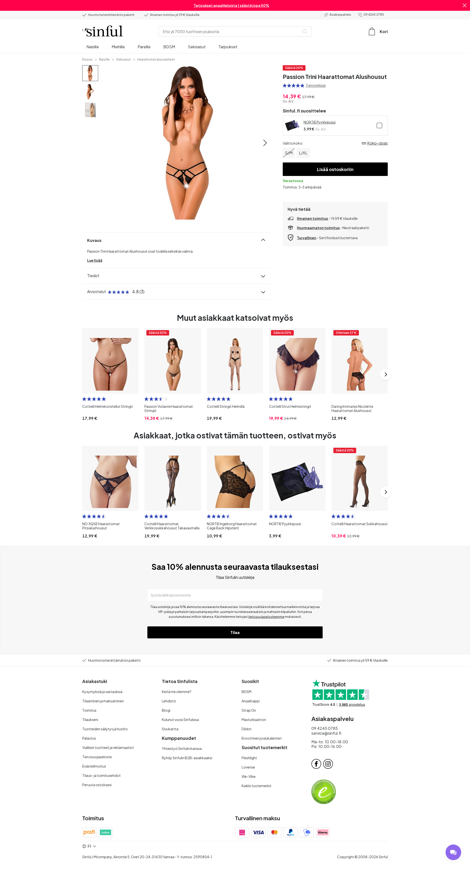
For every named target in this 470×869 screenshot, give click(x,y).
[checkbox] (379, 125)
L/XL (303, 152)
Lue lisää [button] (94, 260)
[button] (465, 5)
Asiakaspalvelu (340, 14)
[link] (87, 59)
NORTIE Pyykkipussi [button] (320, 122)
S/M (289, 152)
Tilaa (235, 632)
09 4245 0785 (374, 14)
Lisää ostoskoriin (335, 169)
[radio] (285, 85)
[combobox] (230, 31)
